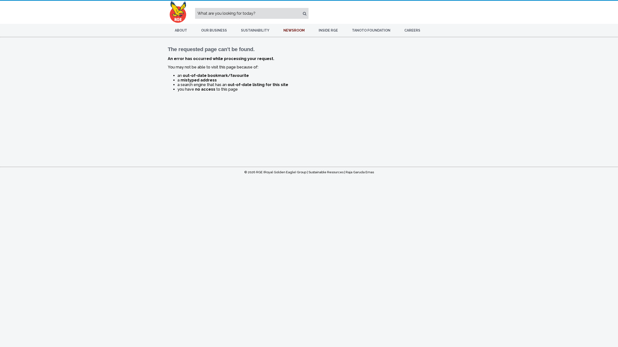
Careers (412, 30)
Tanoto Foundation (371, 30)
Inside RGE (328, 30)
